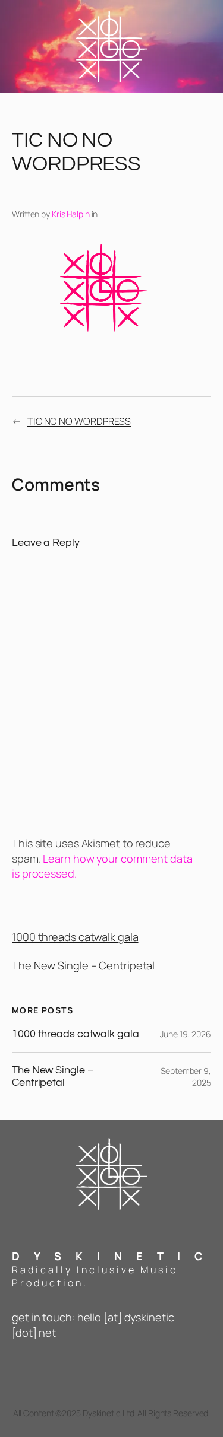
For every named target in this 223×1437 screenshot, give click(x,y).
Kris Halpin (71, 214)
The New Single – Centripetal (83, 965)
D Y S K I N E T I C (110, 1256)
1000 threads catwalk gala (75, 937)
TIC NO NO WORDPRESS (79, 421)
